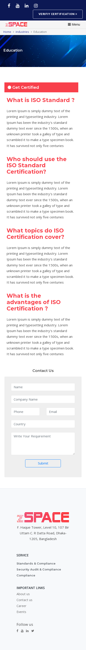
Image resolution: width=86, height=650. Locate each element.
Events (21, 612)
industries (22, 32)
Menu (75, 24)
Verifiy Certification (57, 14)
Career (21, 606)
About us (23, 594)
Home (7, 32)
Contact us (24, 600)
